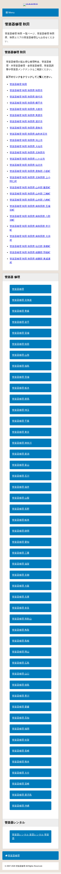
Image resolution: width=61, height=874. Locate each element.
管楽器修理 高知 (20, 717)
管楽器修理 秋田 (18, 84)
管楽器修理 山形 (20, 355)
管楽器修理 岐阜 (20, 520)
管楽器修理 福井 (20, 487)
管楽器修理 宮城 (20, 333)
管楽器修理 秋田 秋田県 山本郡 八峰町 (30, 199)
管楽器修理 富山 (20, 465)
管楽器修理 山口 (20, 673)
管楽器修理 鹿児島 (22, 794)
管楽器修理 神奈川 (22, 443)
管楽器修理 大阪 (20, 585)
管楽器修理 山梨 (20, 498)
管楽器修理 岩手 (20, 322)
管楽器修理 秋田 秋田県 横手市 (26, 102)
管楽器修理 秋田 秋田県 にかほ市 (27, 158)
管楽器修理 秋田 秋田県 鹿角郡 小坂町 (30, 171)
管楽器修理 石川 (20, 475)
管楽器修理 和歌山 (22, 618)
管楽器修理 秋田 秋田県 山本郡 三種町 (30, 193)
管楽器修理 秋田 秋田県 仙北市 (26, 165)
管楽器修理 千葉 (20, 420)
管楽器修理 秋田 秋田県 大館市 (26, 109)
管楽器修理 (18, 289)
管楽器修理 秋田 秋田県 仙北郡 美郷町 (30, 246)
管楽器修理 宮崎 (20, 783)
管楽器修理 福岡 (20, 728)
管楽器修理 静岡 (20, 530)
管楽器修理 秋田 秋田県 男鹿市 (26, 115)
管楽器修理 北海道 (22, 300)
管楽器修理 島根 (20, 640)
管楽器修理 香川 (20, 695)
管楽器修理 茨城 (20, 377)
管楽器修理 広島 (20, 662)
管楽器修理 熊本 (20, 761)
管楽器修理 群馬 (20, 398)
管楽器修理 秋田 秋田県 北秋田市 (27, 152)
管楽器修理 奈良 (20, 607)
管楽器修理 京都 (20, 575)
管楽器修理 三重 (20, 552)
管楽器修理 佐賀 (20, 739)
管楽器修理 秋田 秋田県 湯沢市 (26, 121)
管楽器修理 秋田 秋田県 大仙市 (26, 146)
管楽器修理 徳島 (20, 684)
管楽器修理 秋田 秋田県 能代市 (26, 96)
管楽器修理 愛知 (20, 542)
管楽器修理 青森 (20, 311)
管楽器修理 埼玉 (20, 410)
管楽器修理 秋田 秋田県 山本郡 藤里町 (30, 187)
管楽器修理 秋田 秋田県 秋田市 (26, 90)
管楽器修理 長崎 (20, 750)
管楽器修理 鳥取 (20, 629)
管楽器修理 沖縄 (20, 805)
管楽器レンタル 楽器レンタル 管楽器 (30, 836)
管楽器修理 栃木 (20, 388)
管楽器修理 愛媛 (20, 706)
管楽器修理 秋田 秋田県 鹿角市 (26, 127)
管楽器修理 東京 (20, 432)
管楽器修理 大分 (20, 772)
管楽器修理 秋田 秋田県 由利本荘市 (28, 133)
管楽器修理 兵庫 (20, 596)
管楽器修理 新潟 (20, 453)
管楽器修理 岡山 (20, 651)
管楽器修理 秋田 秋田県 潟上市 (26, 140)
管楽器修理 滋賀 (20, 563)
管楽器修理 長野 (20, 508)
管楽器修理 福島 (20, 366)
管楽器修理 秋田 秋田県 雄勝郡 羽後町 (30, 252)
